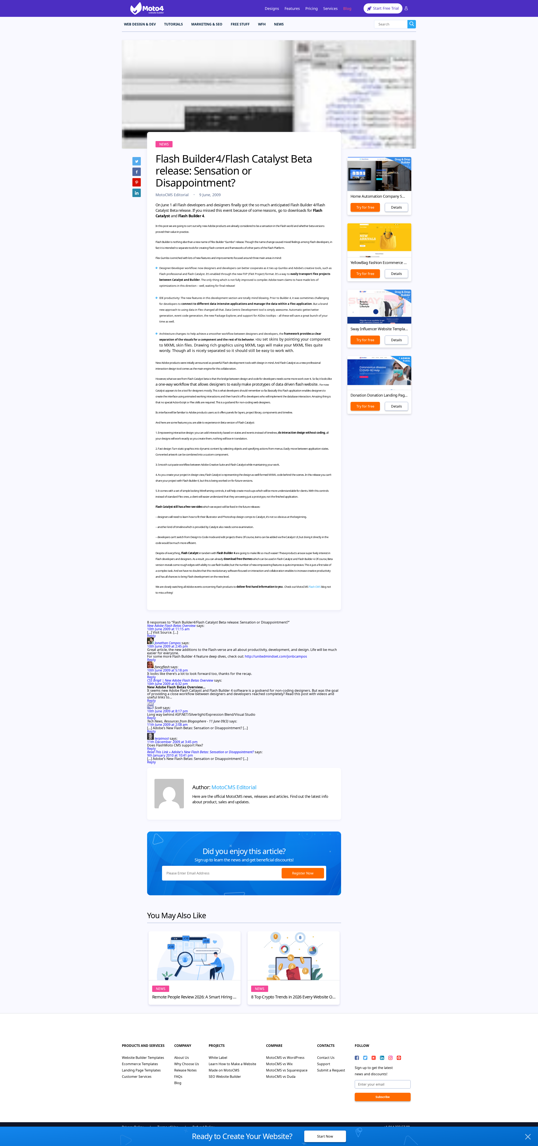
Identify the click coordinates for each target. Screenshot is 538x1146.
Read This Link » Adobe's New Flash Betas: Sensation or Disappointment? (200, 752)
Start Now (325, 1136)
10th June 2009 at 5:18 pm (167, 670)
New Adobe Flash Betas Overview (171, 625)
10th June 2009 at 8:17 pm (167, 711)
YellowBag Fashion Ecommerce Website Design (379, 262)
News (164, 144)
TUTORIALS (173, 24)
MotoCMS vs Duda (280, 1076)
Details (396, 207)
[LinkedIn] (136, 193)
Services (330, 8)
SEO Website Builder (225, 1076)
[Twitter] (136, 161)
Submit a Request (331, 1070)
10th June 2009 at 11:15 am (168, 629)
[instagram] (390, 1058)
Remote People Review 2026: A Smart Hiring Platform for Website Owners (194, 996)
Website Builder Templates (143, 1057)
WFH (262, 24)
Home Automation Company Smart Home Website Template (379, 196)
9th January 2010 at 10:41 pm (170, 755)
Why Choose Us (186, 1064)
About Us (181, 1057)
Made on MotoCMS (224, 1070)
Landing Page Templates (141, 1070)
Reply (151, 635)
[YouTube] (374, 1058)
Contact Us (326, 1057)
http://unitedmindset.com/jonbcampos (276, 656)
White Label (218, 1057)
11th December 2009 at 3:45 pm (172, 742)
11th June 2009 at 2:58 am (167, 724)
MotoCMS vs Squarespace (286, 1070)
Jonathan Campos (168, 643)
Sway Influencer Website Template (379, 328)
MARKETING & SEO (206, 24)
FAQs (178, 1076)
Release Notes (185, 1070)
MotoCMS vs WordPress (285, 1057)
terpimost (162, 738)
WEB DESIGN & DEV (140, 24)
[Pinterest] (136, 182)
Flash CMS (314, 587)
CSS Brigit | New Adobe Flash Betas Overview (180, 680)
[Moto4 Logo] (147, 8)
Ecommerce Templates (140, 1064)
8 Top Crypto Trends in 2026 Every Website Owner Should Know (293, 996)
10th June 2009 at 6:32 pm (167, 683)
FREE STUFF (240, 24)
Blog (347, 8)
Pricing (311, 8)
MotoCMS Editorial (173, 194)
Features (292, 8)
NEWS (279, 24)
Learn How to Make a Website (232, 1064)
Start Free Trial (385, 8)
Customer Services (137, 1076)
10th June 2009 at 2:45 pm (167, 646)
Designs (272, 8)
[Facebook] (136, 172)
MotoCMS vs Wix (279, 1064)
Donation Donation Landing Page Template (379, 395)
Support (323, 1064)
